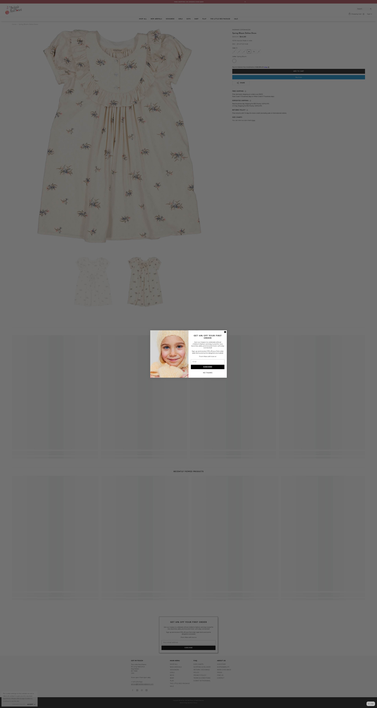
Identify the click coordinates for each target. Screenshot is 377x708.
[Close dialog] (225, 332)
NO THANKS (207, 373)
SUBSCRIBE (207, 367)
